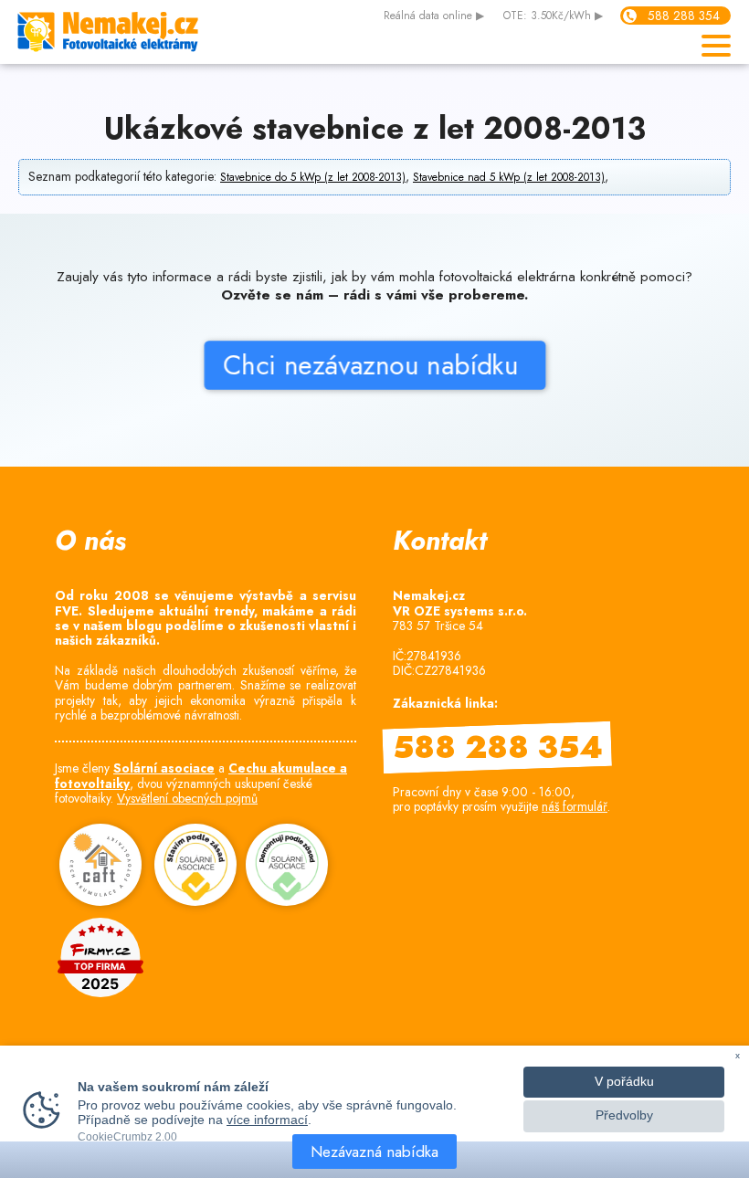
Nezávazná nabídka (374, 1151)
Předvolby (624, 1115)
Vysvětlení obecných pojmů (187, 798)
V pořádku (624, 1082)
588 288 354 (684, 15)
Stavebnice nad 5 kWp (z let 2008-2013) (509, 177)
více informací (267, 1119)
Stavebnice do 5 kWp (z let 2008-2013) (313, 177)
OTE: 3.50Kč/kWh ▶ (553, 16)
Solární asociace (164, 768)
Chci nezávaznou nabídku (375, 364)
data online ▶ (434, 16)
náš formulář (574, 806)
